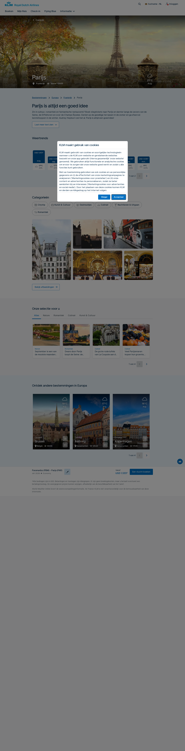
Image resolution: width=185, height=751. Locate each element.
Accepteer (119, 197)
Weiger (104, 197)
